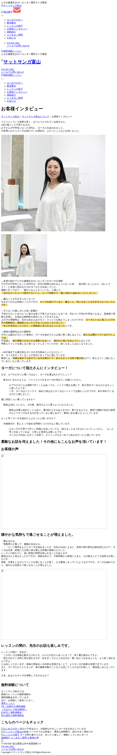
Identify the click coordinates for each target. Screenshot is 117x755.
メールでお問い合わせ (12, 72)
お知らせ (11, 38)
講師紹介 (11, 32)
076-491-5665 (7, 69)
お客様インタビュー (17, 29)
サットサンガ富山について (35, 116)
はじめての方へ (15, 20)
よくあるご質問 (15, 35)
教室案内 (11, 23)
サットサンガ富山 (10, 116)
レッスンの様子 (15, 26)
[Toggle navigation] (2, 15)
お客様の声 (33, 738)
